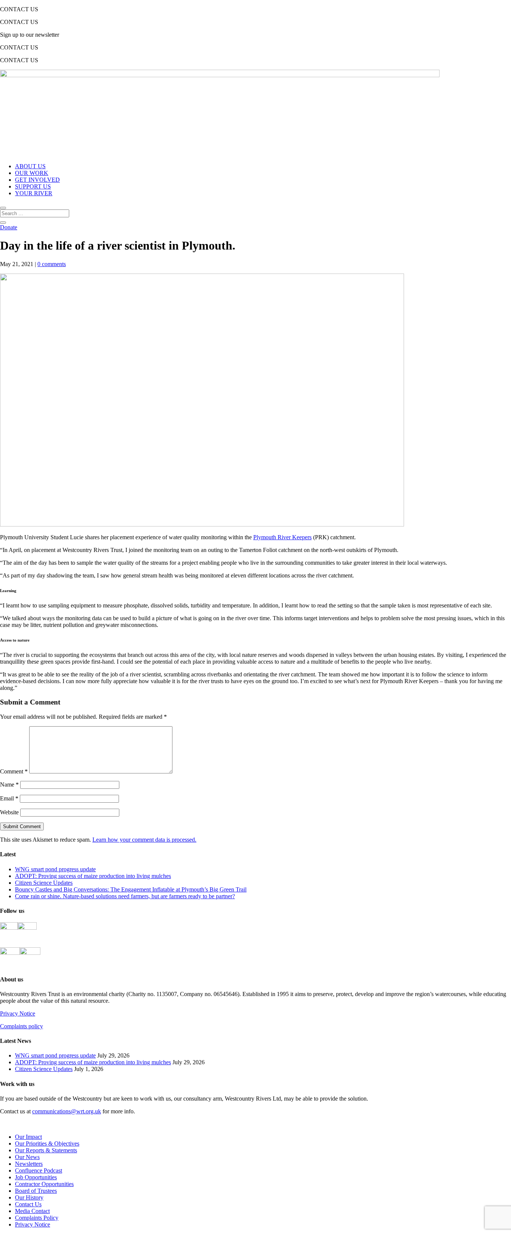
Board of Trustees (36, 1191)
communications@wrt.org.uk (66, 1111)
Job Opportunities (36, 1177)
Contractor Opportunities (44, 1184)
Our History (29, 1197)
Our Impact (28, 1137)
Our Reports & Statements (46, 1150)
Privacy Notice (17, 1013)
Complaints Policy (36, 1218)
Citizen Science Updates (44, 883)
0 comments (51, 264)
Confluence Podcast (38, 1170)
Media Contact (32, 1211)
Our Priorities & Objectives (47, 1143)
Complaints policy (21, 1026)
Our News (27, 1157)
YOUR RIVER (33, 193)
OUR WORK (31, 173)
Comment (14, 771)
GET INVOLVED (37, 179)
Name (9, 784)
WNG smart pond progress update (55, 869)
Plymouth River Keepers (282, 537)
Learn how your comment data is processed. (144, 839)
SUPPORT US (33, 186)
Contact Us (28, 1204)
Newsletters (29, 1164)
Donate (8, 227)
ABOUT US (30, 166)
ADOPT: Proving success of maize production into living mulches (93, 876)
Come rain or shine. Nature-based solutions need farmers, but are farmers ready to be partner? (125, 896)
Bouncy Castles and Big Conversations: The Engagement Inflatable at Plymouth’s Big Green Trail (131, 889)
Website (9, 812)
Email (9, 798)
